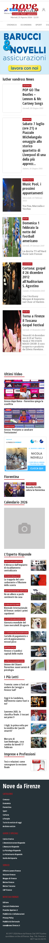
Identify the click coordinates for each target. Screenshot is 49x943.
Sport (39, 25)
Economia (26, 25)
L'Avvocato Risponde (11, 846)
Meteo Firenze (8, 882)
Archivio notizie (9, 826)
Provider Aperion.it (10, 910)
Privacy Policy (8, 917)
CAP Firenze (7, 890)
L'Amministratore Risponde (14, 842)
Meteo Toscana (9, 886)
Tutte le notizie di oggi (12, 822)
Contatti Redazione (11, 906)
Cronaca (12, 25)
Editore (6, 902)
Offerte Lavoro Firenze (12, 870)
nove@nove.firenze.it (11, 925)
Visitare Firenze (9, 874)
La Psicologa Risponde (12, 850)
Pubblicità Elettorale (11, 921)
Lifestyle (6, 818)
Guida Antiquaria (10, 858)
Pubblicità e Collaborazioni (13, 914)
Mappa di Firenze (10, 878)
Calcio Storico (8, 839)
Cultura (6, 814)
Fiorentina (7, 807)
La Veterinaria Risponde (12, 854)
